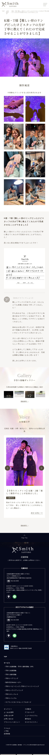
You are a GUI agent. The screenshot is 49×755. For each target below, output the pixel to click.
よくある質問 (8, 712)
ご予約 (6, 731)
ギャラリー (8, 709)
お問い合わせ (8, 719)
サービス (7, 663)
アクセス (7, 728)
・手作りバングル (10, 698)
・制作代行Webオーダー (12, 682)
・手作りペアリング (11, 678)
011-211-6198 (15, 620)
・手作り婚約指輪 (10, 674)
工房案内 (28, 709)
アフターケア (30, 712)
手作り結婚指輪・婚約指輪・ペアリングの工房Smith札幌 (23, 744)
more (24, 401)
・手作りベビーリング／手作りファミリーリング (21, 686)
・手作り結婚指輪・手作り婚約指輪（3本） (19, 666)
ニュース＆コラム (31, 715)
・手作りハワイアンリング (13, 690)
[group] (24, 472)
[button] (7, 468)
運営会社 (28, 719)
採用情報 (7, 734)
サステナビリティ (31, 722)
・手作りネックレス (11, 694)
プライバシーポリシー (12, 722)
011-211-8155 (15, 581)
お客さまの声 (8, 715)
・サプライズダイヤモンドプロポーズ (17, 702)
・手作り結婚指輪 (10, 670)
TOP (5, 656)
